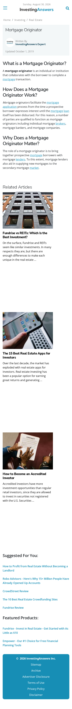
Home (7, 20)
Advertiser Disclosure (36, 676)
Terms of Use (36, 682)
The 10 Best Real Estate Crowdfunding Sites (30, 599)
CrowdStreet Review (15, 591)
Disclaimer (36, 695)
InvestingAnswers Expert (30, 44)
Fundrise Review (13, 608)
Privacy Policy (36, 688)
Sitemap (36, 664)
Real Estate (35, 20)
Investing (19, 20)
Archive (36, 670)
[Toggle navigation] (6, 8)
